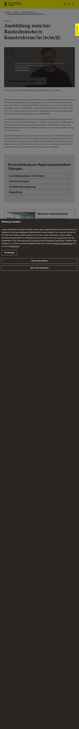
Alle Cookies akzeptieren (39, 268)
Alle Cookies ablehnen (39, 261)
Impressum (14, 246)
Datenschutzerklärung (62, 243)
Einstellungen (9, 253)
